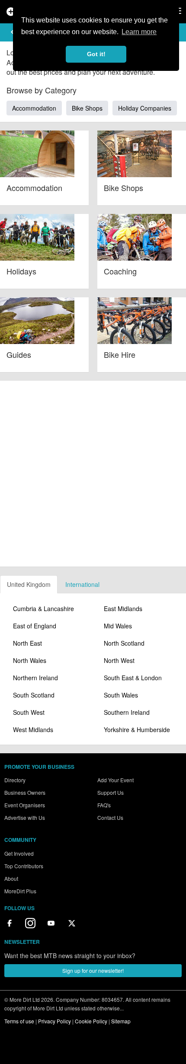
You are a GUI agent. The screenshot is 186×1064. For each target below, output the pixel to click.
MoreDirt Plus (20, 891)
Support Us (110, 792)
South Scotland (34, 695)
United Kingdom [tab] (29, 584)
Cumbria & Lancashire (43, 608)
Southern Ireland (127, 712)
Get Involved (19, 853)
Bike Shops (87, 108)
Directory (15, 780)
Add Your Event (115, 780)
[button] (12, 32)
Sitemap (121, 1021)
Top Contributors (23, 866)
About (11, 878)
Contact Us (110, 817)
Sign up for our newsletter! (93, 970)
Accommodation (34, 108)
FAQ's (104, 805)
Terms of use (19, 1021)
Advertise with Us (24, 817)
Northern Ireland (35, 677)
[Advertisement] (93, 474)
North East (27, 643)
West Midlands (33, 729)
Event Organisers (24, 805)
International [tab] (82, 584)
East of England (34, 625)
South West (29, 712)
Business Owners (24, 792)
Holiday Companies (144, 108)
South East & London (133, 677)
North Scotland (124, 643)
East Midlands (123, 608)
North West (119, 660)
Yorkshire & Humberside (137, 729)
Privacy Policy (54, 1021)
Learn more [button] (139, 31)
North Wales (29, 660)
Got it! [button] (96, 54)
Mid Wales (118, 625)
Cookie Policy (91, 1021)
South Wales (121, 695)
